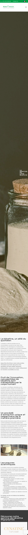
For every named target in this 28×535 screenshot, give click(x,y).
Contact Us (15, 1)
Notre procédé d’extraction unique (9, 421)
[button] (22, 1)
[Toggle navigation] (26, 7)
